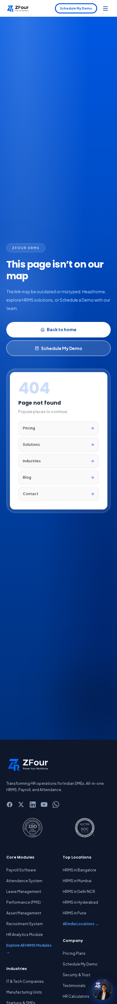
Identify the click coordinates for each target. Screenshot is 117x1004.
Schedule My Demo (76, 8)
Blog (27, 477)
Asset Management (23, 913)
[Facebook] (9, 804)
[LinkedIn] (32, 804)
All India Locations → (81, 923)
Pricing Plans (74, 953)
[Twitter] (21, 804)
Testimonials (74, 985)
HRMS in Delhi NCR (79, 891)
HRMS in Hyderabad (80, 902)
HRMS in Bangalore (79, 870)
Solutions (31, 444)
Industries (32, 460)
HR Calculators (76, 996)
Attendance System (24, 880)
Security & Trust (76, 974)
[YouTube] (44, 804)
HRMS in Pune (74, 913)
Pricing (29, 428)
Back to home (61, 329)
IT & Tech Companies (25, 981)
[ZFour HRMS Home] (17, 8)
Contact (30, 493)
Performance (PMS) (23, 902)
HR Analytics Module (24, 934)
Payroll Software (21, 870)
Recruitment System (24, 923)
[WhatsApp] (55, 804)
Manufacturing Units (24, 992)
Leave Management (23, 891)
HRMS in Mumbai (77, 880)
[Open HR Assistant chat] (102, 989)
